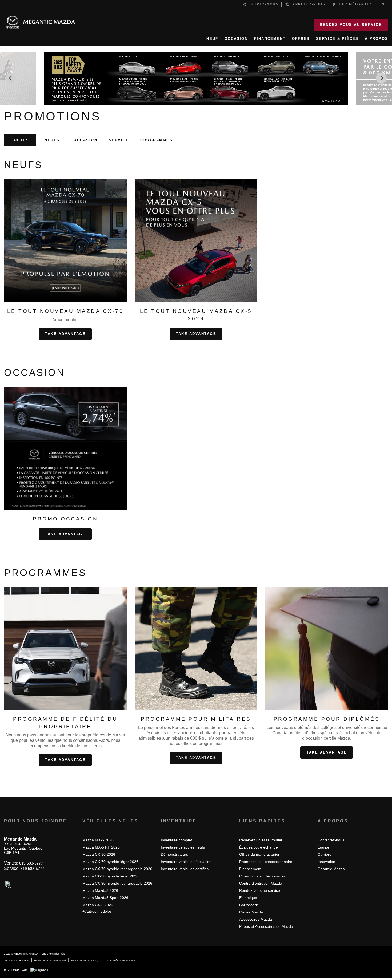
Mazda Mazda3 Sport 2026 (105, 898)
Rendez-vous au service (351, 25)
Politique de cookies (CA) (86, 960)
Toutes (20, 140)
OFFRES (301, 39)
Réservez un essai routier (260, 840)
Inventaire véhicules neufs (183, 847)
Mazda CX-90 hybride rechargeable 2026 (117, 883)
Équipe (323, 847)
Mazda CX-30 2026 (98, 854)
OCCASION (236, 39)
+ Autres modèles (97, 911)
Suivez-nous (263, 4)
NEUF (212, 39)
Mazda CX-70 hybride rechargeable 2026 (117, 869)
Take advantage (65, 334)
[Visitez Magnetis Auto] (40, 970)
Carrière (324, 854)
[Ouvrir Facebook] (8, 884)
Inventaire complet (176, 840)
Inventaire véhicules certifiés (185, 869)
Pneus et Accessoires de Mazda (266, 926)
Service (119, 140)
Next (381, 78)
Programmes (156, 140)
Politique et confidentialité (50, 960)
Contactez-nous (331, 840)
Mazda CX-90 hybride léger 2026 (110, 876)
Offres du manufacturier (259, 854)
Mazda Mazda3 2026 (100, 890)
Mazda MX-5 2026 (98, 840)
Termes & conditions (16, 960)
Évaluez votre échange (258, 847)
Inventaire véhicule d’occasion (186, 861)
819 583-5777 (31, 863)
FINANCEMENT (270, 39)
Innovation (326, 861)
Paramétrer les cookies (121, 960)
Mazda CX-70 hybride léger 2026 (110, 861)
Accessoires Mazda (255, 919)
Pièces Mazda (251, 912)
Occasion (85, 140)
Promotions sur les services (262, 876)
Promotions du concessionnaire (265, 861)
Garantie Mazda (331, 869)
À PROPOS (376, 39)
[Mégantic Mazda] (40, 20)
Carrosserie (249, 905)
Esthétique (248, 898)
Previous (10, 78)
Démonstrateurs (174, 854)
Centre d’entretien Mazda (260, 883)
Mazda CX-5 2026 (97, 905)
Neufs (52, 140)
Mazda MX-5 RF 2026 (101, 847)
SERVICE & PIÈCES (337, 39)
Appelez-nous (307, 4)
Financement (250, 869)
